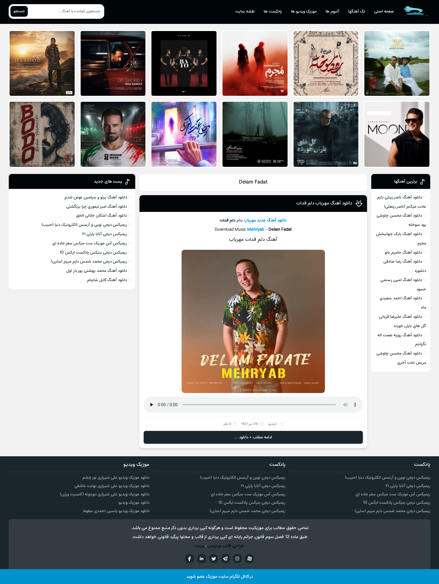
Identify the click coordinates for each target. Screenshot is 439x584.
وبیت (199, 546)
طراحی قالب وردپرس (226, 546)
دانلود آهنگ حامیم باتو (403, 252)
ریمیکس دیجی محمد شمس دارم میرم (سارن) (89, 261)
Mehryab (255, 229)
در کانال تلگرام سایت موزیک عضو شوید (219, 576)
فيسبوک (189, 558)
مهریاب (250, 220)
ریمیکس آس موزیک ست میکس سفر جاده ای (89, 243)
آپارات (249, 558)
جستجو (19, 11)
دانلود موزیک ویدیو (134, 502)
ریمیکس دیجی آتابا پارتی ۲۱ (104, 234)
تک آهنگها (356, 11)
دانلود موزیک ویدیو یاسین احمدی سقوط (116, 511)
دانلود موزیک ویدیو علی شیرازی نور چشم (115, 477)
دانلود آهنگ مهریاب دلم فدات (324, 203)
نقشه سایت (245, 11)
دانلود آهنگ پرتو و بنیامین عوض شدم (96, 197)
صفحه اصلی (384, 11)
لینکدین (201, 558)
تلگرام (225, 558)
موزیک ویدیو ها (304, 11)
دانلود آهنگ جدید (271, 220)
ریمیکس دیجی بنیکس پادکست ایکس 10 (93, 252)
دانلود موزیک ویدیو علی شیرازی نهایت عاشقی (111, 486)
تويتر (213, 558)
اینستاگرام (237, 558)
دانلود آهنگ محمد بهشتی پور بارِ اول (96, 270)
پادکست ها (273, 11)
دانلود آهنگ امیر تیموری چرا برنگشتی (96, 206)
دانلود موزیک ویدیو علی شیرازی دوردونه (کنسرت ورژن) (104, 494)
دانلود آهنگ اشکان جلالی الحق (101, 215)
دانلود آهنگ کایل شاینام (107, 280)
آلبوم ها (332, 11)
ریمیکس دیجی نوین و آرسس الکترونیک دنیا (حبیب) (84, 224)
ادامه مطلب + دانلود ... (253, 437)
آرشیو (272, 424)
